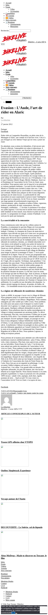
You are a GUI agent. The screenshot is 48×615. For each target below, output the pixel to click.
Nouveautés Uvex (20, 391)
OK (13, 613)
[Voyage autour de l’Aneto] (15, 494)
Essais (8, 7)
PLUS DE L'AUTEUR (31, 414)
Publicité (4, 588)
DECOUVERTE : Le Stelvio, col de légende (21, 527)
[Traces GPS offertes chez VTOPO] (15, 438)
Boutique (4, 574)
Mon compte (10, 600)
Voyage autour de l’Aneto (13, 499)
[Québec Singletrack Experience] (15, 466)
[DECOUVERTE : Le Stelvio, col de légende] (15, 523)
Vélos (12, 9)
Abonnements (15, 24)
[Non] (16, 613)
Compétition (10, 13)
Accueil (8, 3)
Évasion (9, 102)
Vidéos (3, 566)
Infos (7, 5)
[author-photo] (6, 405)
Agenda (4, 568)
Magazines (14, 26)
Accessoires (14, 11)
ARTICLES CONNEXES (11, 414)
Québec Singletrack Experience (16, 470)
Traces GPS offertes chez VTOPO (17, 442)
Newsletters (5, 578)
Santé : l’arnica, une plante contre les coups (27, 393)
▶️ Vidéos (10, 18)
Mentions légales (7, 581)
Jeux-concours (11, 20)
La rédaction (5, 120)
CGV (3, 586)
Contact (4, 583)
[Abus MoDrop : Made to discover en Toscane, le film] (15, 551)
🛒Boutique (10, 22)
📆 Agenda (10, 16)
